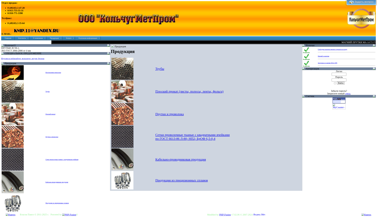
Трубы (159, 69)
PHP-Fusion (225, 214)
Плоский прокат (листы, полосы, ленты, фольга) (189, 91)
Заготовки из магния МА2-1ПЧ (327, 63)
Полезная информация (87, 38)
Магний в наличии (323, 56)
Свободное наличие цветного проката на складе (332, 49)
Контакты (22, 38)
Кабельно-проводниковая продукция (180, 159)
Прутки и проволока (169, 114)
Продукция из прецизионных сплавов (181, 180)
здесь (347, 93)
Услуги (68, 38)
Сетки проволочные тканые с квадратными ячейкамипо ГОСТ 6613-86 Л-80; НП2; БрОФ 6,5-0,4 (192, 136)
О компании (38, 38)
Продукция (54, 38)
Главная (8, 38)
